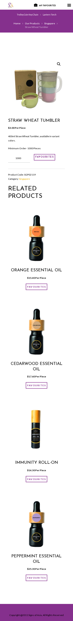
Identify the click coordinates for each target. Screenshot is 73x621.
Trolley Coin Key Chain (27, 14)
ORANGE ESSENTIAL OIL (36, 270)
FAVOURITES (44, 157)
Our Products (32, 23)
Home (17, 23)
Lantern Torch (49, 14)
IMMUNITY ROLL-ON (36, 463)
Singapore (49, 23)
